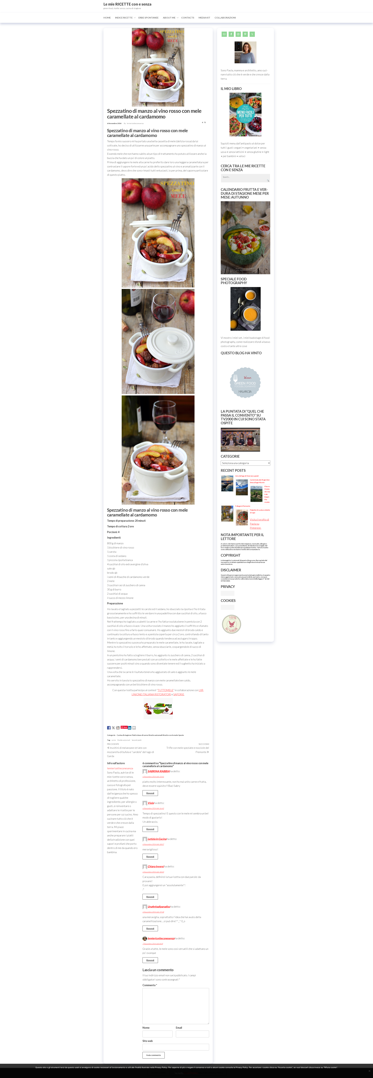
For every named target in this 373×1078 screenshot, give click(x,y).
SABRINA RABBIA (159, 771)
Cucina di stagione (124, 735)
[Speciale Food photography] (245, 309)
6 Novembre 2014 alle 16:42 (153, 808)
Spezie (181, 735)
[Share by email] (134, 728)
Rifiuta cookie (181, 1072)
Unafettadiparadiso (159, 906)
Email (179, 1027)
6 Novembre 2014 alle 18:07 (153, 844)
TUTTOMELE (165, 690)
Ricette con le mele (170, 735)
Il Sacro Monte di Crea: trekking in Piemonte (267, 494)
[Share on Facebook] (109, 728)
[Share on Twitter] (113, 728)
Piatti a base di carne (140, 735)
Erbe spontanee (148, 17)
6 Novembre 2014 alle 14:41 (153, 777)
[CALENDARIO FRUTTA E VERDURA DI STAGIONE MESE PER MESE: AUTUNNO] (245, 237)
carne (114, 740)
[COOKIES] (227, 607)
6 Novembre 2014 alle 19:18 (153, 912)
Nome (145, 1027)
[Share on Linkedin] (129, 728)
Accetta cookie (158, 1072)
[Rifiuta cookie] (369, 1070)
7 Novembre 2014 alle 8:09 (152, 944)
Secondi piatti (136, 740)
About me (169, 17)
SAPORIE (178, 694)
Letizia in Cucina (157, 838)
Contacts (187, 17)
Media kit (204, 17)
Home (107, 17)
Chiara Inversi (156, 866)
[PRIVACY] (227, 592)
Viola (151, 802)
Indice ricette (124, 17)
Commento (149, 985)
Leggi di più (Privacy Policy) (210, 1072)
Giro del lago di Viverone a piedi (246, 476)
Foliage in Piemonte (242, 506)
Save (125, 727)
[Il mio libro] (245, 114)
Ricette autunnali (155, 735)
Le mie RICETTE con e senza (127, 4)
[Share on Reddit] (118, 728)
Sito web (147, 1040)
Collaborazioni (225, 17)
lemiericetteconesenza (135, 123)
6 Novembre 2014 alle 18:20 (153, 872)
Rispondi (150, 793)
